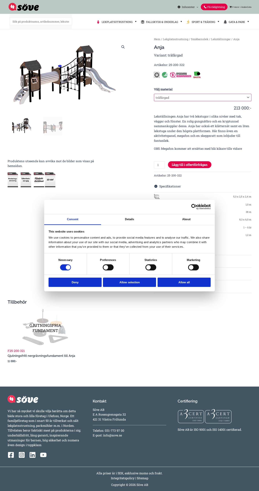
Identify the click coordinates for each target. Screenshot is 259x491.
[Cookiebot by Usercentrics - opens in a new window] (194, 207)
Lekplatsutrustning (175, 39)
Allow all (184, 282)
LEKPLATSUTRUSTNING (116, 22)
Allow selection (129, 282)
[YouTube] (43, 455)
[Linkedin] (32, 455)
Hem (157, 39)
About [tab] (186, 219)
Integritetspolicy (122, 478)
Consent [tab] (72, 219)
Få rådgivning (216, 7)
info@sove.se (112, 435)
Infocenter (188, 7)
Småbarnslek (199, 39)
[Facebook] (11, 455)
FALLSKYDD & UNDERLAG (161, 22)
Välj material (163, 89)
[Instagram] (21, 455)
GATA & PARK (236, 22)
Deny (75, 282)
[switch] (108, 267)
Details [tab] (129, 219)
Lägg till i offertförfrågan (190, 165)
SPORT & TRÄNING (203, 22)
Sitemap (142, 478)
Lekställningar (221, 39)
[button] (196, 7)
